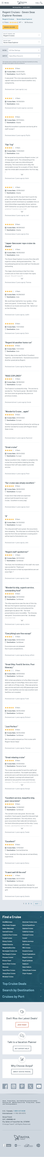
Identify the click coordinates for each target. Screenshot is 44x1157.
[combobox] (22, 34)
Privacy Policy (11, 1100)
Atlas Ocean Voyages (9, 925)
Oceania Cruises (27, 951)
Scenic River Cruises (9, 964)
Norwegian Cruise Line (9, 951)
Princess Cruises (7, 957)
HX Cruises (25, 944)
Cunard (24, 938)
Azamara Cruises (27, 928)
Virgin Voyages (27, 973)
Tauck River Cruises (8, 970)
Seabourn (25, 964)
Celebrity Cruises (27, 931)
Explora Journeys (27, 941)
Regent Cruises (8, 19)
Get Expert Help (22, 1048)
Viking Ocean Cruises (29, 970)
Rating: (4, 50)
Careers (38, 1102)
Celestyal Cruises (27, 935)
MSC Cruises (26, 948)
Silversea (5, 967)
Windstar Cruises (7, 977)
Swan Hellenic (26, 967)
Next (37, 903)
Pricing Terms (30, 1102)
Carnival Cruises (7, 931)
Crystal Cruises (7, 938)
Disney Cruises (7, 941)
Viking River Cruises (8, 973)
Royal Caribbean (27, 960)
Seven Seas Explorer (24, 19)
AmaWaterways (7, 922)
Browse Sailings (9, 27)
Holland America (7, 944)
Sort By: (4, 56)
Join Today (22, 1025)
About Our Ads (6, 1102)
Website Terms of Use (18, 1102)
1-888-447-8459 (19, 1111)
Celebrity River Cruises (9, 935)
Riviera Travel (6, 960)
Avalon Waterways (8, 928)
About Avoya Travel (22, 1072)
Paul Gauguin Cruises (9, 954)
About (4, 1100)
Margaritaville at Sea (8, 948)
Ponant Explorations (28, 954)
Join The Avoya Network (9, 1104)
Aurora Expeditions (28, 925)
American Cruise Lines (29, 922)
